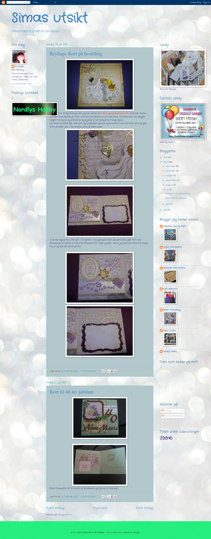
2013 (165, 157)
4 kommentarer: (89, 371)
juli (167, 189)
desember (171, 166)
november (171, 170)
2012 (165, 162)
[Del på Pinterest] (115, 371)
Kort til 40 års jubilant (71, 391)
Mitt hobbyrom (170, 288)
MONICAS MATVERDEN (174, 268)
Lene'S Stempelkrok (172, 247)
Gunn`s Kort (169, 330)
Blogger (136, 532)
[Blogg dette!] (106, 371)
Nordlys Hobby (170, 351)
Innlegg (167, 410)
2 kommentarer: (89, 496)
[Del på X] (109, 371)
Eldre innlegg (144, 508)
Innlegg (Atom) (65, 514)
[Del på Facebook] (112, 371)
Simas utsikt (50, 18)
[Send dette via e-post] (103, 371)
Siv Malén (19, 66)
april (168, 204)
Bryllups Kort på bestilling (76, 53)
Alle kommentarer (173, 416)
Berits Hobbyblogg (172, 309)
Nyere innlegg (55, 508)
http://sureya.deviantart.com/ (116, 113)
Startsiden (100, 508)
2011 (165, 210)
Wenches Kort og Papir (174, 226)
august (169, 185)
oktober (170, 175)
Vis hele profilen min (21, 83)
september (171, 180)
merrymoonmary (114, 532)
